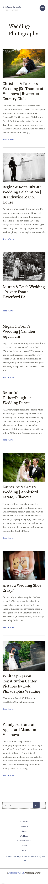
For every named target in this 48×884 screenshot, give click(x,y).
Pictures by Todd (16, 873)
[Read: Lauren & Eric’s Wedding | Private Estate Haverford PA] (24, 266)
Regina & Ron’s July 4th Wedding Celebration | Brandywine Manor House (22, 195)
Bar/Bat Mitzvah (24, 841)
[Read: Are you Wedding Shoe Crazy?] (24, 565)
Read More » (8, 139)
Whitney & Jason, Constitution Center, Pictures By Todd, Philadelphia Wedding (21, 684)
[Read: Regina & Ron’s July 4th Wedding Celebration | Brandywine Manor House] (24, 167)
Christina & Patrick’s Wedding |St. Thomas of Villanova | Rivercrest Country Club (23, 91)
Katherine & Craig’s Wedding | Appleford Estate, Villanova (20, 492)
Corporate (24, 826)
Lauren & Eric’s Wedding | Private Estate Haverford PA (24, 292)
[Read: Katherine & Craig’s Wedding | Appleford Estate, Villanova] (24, 467)
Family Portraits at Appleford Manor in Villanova (19, 729)
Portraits (24, 822)
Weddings (24, 836)
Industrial (24, 831)
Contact (24, 846)
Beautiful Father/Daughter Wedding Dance (17, 397)
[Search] (36, 805)
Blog (24, 850)
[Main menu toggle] (42, 8)
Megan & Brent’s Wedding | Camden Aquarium (19, 331)
